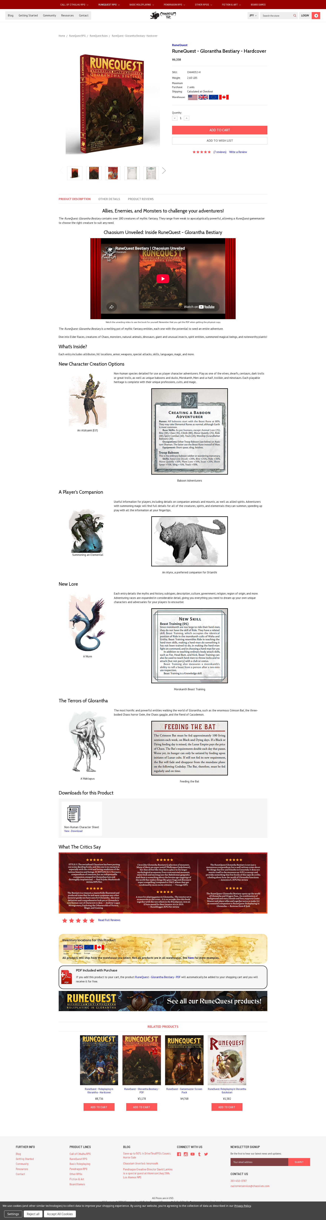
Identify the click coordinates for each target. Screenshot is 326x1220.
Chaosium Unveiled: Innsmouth (140, 1163)
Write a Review (238, 152)
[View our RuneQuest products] (163, 1001)
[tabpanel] (74, 173)
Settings (13, 1214)
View (66, 831)
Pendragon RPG (173, 4)
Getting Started (28, 15)
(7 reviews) (220, 152)
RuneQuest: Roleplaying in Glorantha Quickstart (227, 1090)
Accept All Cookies (60, 1214)
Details (109, 199)
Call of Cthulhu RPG (73, 4)
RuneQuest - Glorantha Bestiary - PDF (141, 1090)
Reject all (33, 1214)
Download (76, 831)
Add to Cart (99, 1107)
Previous (61, 170)
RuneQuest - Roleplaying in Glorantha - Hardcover (99, 1090)
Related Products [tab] (163, 1026)
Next (164, 170)
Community (49, 15)
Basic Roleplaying (140, 4)
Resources (67, 15)
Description (75, 199)
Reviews (141, 199)
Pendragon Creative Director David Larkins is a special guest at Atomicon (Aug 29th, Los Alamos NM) (148, 1173)
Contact (83, 15)
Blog (10, 15)
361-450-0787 (239, 1180)
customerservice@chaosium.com (250, 1186)
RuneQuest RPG (107, 4)
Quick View (99, 1060)
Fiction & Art (230, 4)
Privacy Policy (242, 1206)
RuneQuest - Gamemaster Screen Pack (184, 1090)
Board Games (258, 4)
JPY (252, 15)
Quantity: (177, 112)
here (191, 958)
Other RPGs (202, 4)
